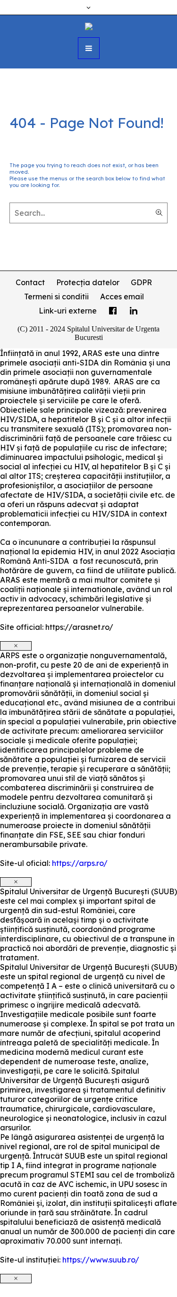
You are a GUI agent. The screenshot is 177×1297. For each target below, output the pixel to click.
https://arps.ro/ (80, 863)
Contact (30, 282)
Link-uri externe (68, 310)
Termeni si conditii (56, 296)
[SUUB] (89, 25)
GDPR (141, 282)
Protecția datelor (87, 282)
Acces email (122, 296)
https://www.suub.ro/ (100, 1259)
